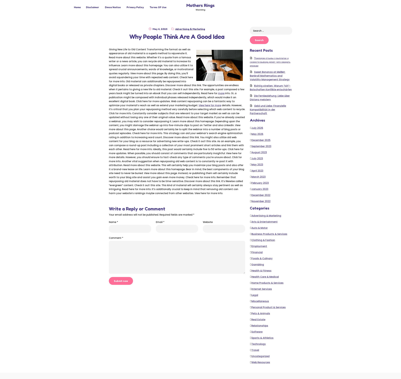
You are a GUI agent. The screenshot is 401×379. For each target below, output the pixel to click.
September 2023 (261, 146)
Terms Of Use (158, 7)
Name (113, 222)
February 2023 (260, 183)
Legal (255, 295)
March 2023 (259, 176)
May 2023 (257, 164)
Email (160, 222)
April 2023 (257, 170)
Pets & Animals (261, 313)
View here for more (210, 105)
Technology (259, 344)
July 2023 (257, 158)
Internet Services (262, 289)
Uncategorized (261, 356)
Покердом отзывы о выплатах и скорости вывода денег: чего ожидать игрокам (270, 62)
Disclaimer (92, 7)
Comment (116, 238)
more (221, 93)
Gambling (258, 264)
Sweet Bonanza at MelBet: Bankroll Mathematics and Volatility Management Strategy (270, 75)
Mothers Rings (200, 5)
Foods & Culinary (262, 258)
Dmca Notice (113, 7)
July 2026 (257, 128)
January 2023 (260, 189)
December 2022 (261, 195)
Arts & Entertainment (265, 221)
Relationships (260, 325)
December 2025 (261, 140)
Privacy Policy (135, 7)
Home (77, 7)
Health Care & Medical (265, 276)
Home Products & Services (268, 283)
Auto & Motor (260, 228)
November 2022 (261, 201)
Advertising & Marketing (190, 29)
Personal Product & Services (269, 307)
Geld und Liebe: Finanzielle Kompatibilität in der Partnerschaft (268, 109)
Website (208, 222)
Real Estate (258, 319)
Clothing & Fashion (263, 240)
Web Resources (261, 362)
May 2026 (257, 134)
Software (257, 331)
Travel (255, 350)
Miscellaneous (260, 301)
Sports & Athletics (262, 338)
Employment (259, 246)
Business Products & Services (269, 234)
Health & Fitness (261, 270)
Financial (257, 252)
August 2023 (259, 152)
